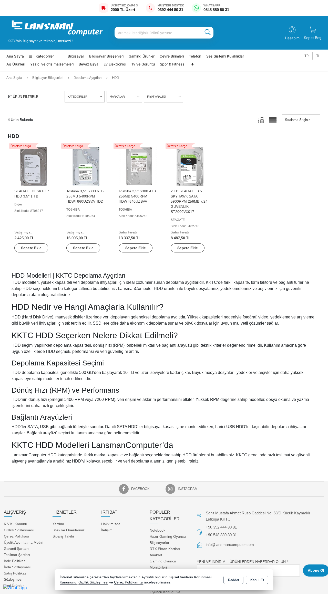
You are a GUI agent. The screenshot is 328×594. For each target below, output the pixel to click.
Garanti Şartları (16, 548)
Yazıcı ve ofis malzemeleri (52, 64)
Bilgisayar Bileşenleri (106, 56)
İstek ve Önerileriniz (69, 530)
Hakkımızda (110, 524)
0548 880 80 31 (216, 9)
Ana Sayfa (15, 56)
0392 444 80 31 (170, 9)
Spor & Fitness (172, 64)
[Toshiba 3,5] (85, 166)
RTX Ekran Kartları (165, 549)
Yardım (58, 524)
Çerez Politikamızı (128, 582)
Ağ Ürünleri (15, 64)
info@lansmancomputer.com (230, 544)
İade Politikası (15, 561)
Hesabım (292, 38)
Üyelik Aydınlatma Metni (23, 542)
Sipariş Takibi (63, 536)
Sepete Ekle (31, 248)
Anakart (156, 555)
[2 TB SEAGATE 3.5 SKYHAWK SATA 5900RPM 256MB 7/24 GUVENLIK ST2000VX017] (190, 166)
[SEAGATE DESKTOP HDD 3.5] (33, 166)
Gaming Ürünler (142, 56)
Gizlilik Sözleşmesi (19, 530)
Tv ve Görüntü (143, 64)
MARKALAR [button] (117, 96)
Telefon (195, 56)
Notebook (157, 530)
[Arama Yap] (207, 32)
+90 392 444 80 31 (221, 527)
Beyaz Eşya (88, 64)
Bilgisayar (76, 56)
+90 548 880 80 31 (221, 535)
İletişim (106, 530)
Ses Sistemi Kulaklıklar (225, 56)
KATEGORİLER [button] (77, 96)
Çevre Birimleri (172, 56)
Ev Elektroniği (115, 64)
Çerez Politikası (16, 536)
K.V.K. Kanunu (15, 524)
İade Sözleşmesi (17, 567)
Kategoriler (44, 56)
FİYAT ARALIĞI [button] (156, 96)
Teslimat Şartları (17, 555)
